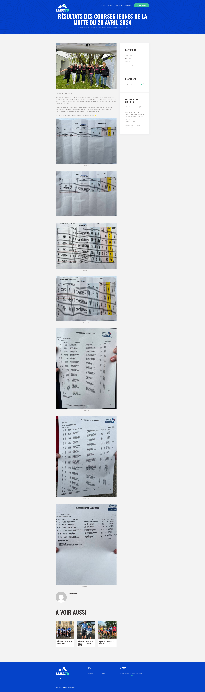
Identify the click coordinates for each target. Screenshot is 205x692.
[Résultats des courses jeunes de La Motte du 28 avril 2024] (86, 66)
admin (75, 593)
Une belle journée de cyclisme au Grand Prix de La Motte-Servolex (135, 114)
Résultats (93, 27)
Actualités (86, 27)
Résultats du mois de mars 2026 (64, 642)
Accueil (79, 27)
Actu (127, 55)
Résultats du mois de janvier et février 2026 (85, 643)
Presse (128, 61)
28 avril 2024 (59, 93)
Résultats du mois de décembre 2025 (106, 642)
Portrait (128, 58)
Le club (104, 673)
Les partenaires (92, 675)
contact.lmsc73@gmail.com (130, 675)
